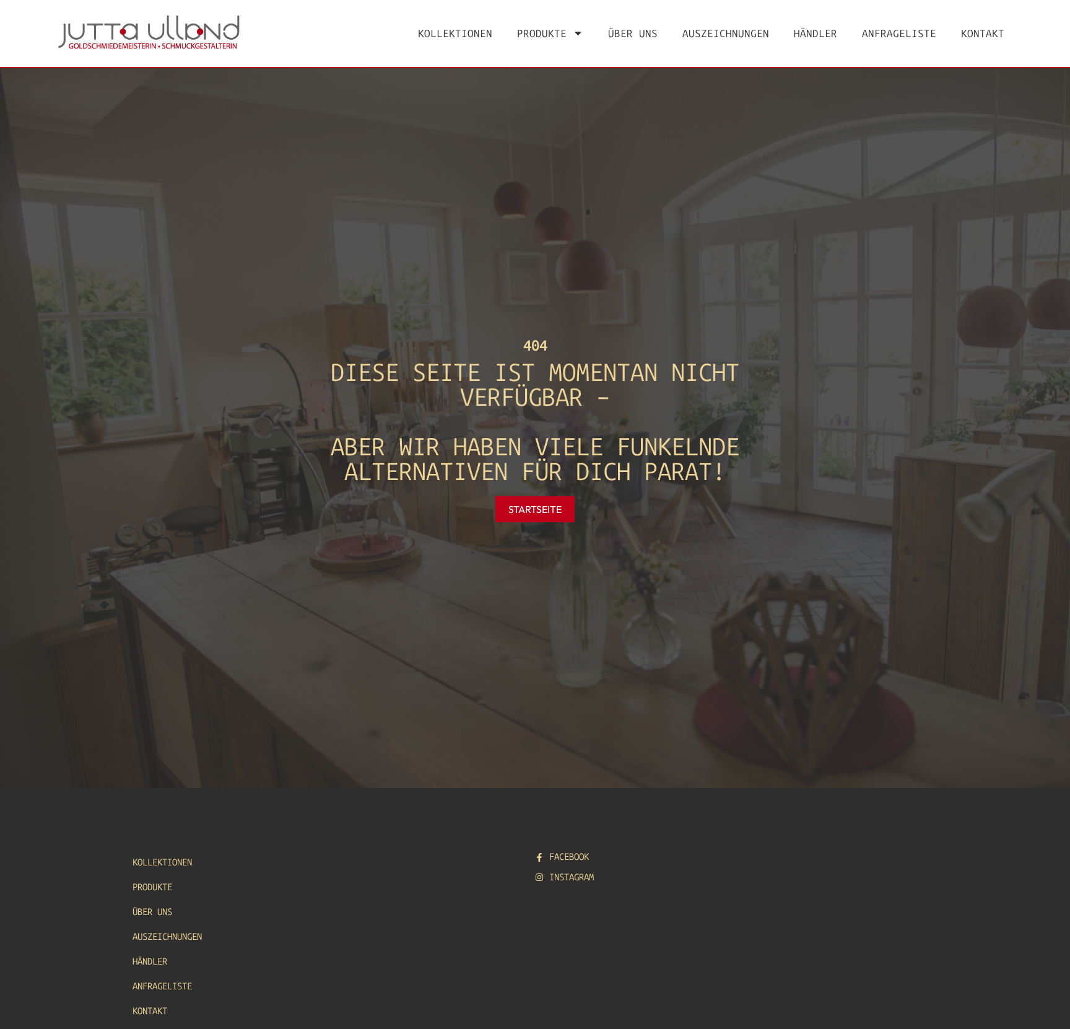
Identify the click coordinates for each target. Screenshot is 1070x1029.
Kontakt (982, 33)
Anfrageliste (899, 33)
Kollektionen (455, 33)
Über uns (633, 33)
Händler (815, 33)
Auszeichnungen (725, 33)
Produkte (542, 33)
